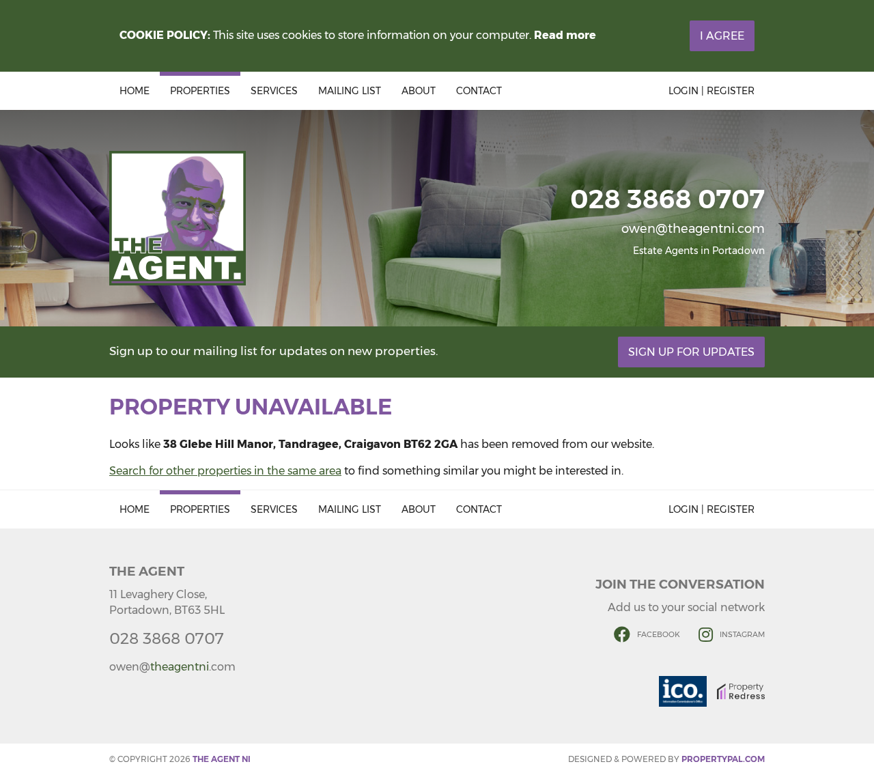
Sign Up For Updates (691, 352)
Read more (565, 35)
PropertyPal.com (723, 759)
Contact (479, 91)
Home (134, 91)
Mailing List (349, 91)
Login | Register (711, 91)
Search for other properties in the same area (225, 470)
